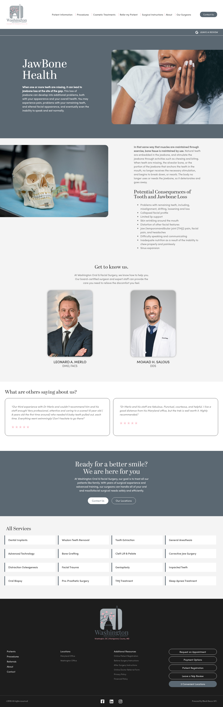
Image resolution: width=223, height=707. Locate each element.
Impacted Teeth (178, 567)
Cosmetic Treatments (104, 14)
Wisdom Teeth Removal (75, 540)
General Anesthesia (180, 540)
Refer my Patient (129, 14)
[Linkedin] (111, 701)
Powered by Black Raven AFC (204, 701)
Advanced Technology (21, 553)
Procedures (83, 14)
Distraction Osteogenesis (23, 567)
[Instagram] (120, 701)
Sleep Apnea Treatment (183, 581)
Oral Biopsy (15, 581)
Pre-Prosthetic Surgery (75, 581)
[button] (4, 417)
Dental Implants (17, 540)
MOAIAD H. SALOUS (153, 361)
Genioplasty (122, 567)
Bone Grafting (70, 553)
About (169, 14)
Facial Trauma (70, 567)
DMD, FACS (69, 366)
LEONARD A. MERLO (70, 361)
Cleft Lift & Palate (125, 553)
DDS (153, 366)
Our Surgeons (184, 14)
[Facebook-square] (102, 701)
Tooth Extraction (125, 540)
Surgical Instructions (152, 14)
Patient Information (62, 14)
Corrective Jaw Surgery (182, 553)
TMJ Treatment (124, 581)
